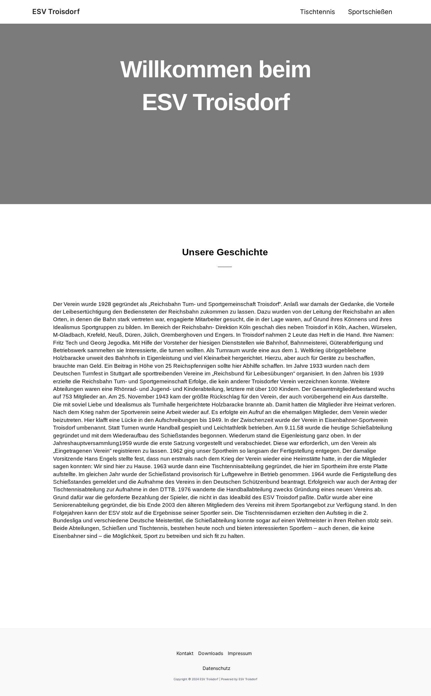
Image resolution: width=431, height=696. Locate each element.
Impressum (240, 653)
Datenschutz (216, 668)
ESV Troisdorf (56, 11)
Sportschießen (370, 12)
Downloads (210, 653)
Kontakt (185, 653)
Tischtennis (317, 12)
